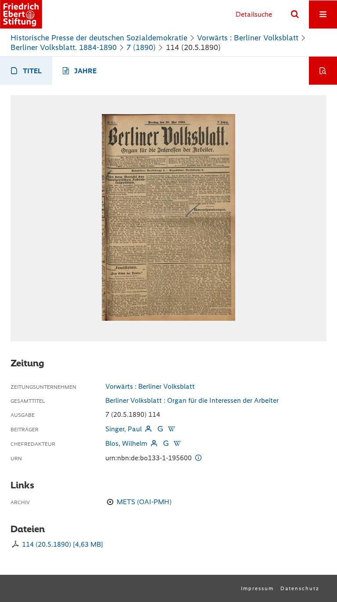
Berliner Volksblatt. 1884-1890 (64, 47)
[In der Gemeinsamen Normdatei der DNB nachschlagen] (160, 429)
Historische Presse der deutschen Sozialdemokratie (99, 38)
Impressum (257, 588)
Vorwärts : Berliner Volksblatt (247, 38)
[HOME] (21, 14)
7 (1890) (141, 47)
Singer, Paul (123, 429)
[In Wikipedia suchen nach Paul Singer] (171, 429)
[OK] (295, 14)
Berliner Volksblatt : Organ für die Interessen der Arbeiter (192, 400)
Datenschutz (299, 588)
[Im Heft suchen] (323, 71)
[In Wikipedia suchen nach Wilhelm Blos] (177, 443)
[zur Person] (148, 429)
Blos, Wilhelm (126, 443)
